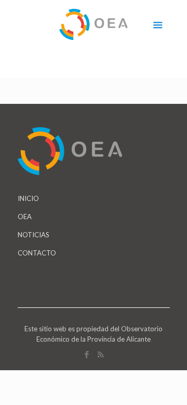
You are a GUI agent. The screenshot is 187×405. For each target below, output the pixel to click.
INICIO (28, 198)
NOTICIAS (33, 235)
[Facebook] (86, 354)
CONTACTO (37, 253)
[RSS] (100, 354)
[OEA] (93, 23)
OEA (25, 216)
